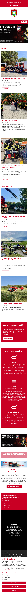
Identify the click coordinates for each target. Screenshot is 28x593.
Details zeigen (22, 570)
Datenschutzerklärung (7, 570)
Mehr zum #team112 (14, 487)
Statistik (5, 579)
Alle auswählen (14, 582)
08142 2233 (15, 5)
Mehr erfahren (8, 338)
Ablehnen (14, 590)
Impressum (15, 570)
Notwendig (5, 575)
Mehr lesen (5, 88)
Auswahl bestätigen (14, 586)
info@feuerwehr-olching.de (15, 2)
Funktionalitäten (6, 577)
